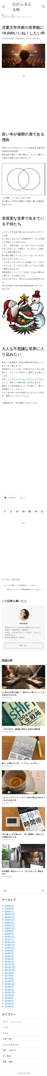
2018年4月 (9, 956)
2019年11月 (10, 936)
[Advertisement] (23, 100)
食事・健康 (8, 1061)
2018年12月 (10, 942)
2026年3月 (9, 905)
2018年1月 (9, 961)
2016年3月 (9, 986)
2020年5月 (9, 933)
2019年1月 (9, 939)
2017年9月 (9, 972)
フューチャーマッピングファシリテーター (26, 379)
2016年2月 (9, 989)
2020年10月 (10, 928)
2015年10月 (10, 992)
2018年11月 (10, 944)
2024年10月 (10, 919)
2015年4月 (9, 1003)
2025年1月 (9, 911)
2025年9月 (9, 908)
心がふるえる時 (22, 6)
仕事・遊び (36, 38)
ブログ (30, 38)
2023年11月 (10, 925)
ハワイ (6, 1027)
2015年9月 (9, 995)
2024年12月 (10, 914)
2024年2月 (9, 922)
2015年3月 (9, 1006)
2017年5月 (9, 978)
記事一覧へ (23, 645)
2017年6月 (9, 975)
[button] (5, 511)
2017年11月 (10, 967)
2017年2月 (9, 981)
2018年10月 (10, 947)
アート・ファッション (12, 1021)
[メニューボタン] (3, 6)
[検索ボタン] (43, 6)
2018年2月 (9, 958)
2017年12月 (10, 964)
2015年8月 (9, 997)
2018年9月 (9, 950)
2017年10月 (10, 969)
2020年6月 (9, 930)
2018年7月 (9, 953)
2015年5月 (9, 1000)
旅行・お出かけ (9, 1050)
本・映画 (7, 1056)
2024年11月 (10, 917)
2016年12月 (10, 983)
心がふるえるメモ (10, 1044)
